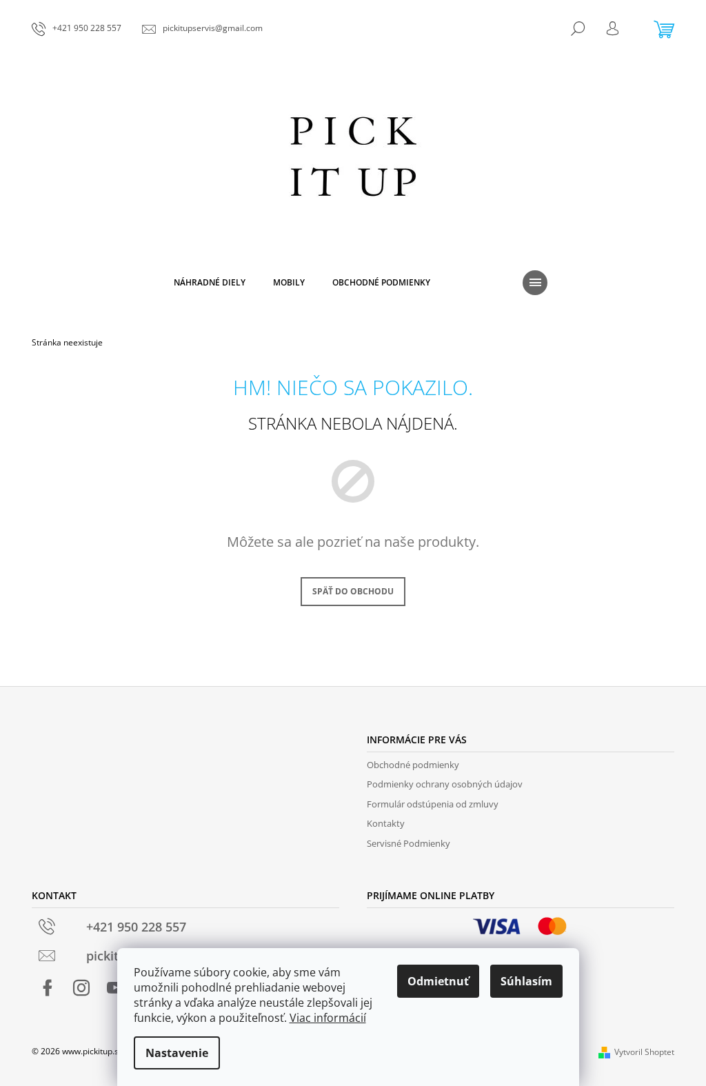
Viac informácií (328, 1017)
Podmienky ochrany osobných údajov (445, 784)
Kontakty (386, 823)
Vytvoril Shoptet (644, 1052)
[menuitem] (209, 282)
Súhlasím (526, 981)
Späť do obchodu (353, 591)
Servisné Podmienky (408, 843)
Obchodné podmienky (413, 764)
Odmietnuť (438, 981)
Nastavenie (176, 1052)
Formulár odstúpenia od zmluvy (432, 804)
